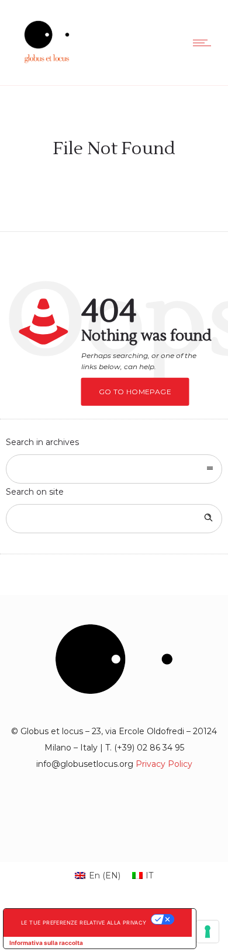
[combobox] (114, 469)
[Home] (47, 69)
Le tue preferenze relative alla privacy (84, 922)
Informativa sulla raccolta (46, 942)
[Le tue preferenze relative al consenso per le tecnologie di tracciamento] (207, 931)
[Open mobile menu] (204, 42)
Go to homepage (135, 391)
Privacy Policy (164, 764)
